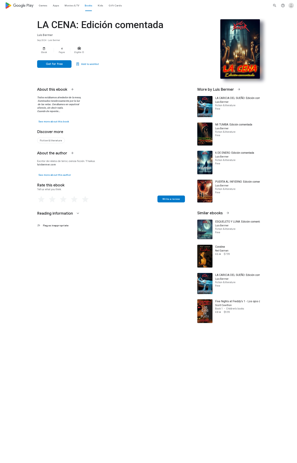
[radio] (41, 199)
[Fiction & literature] (51, 140)
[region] (106, 50)
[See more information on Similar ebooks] (228, 213)
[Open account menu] (291, 5)
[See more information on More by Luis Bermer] (239, 89)
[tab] (43, 5)
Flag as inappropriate (53, 225)
